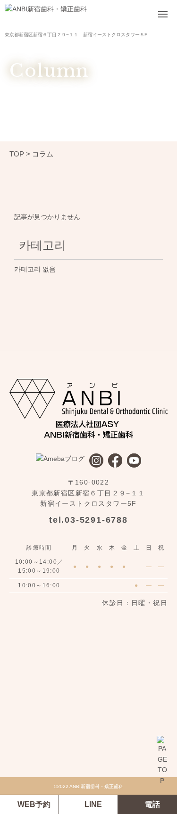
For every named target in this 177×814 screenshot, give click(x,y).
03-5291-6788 (96, 520)
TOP (16, 154)
